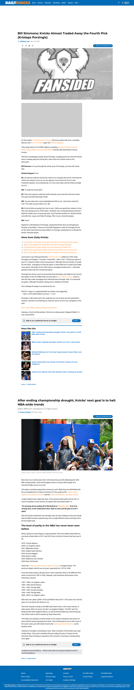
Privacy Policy (51, 677)
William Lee (24, 41)
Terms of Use (68, 677)
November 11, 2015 (48, 294)
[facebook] (118, 2)
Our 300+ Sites (88, 673)
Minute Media (11, 685)
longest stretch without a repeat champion (44, 566)
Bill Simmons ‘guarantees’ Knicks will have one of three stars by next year (50, 250)
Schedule (48, 3)
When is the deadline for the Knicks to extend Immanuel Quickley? (48, 245)
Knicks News (31, 384)
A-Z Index (49, 680)
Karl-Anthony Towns (64, 277)
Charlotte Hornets (54, 257)
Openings (49, 673)
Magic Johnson (37, 150)
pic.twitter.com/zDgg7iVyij (57, 291)
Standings (56, 3)
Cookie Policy (88, 677)
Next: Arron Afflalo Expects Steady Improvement (39, 308)
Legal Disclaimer (107, 677)
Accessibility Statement (29, 680)
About (23, 673)
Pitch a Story (25, 677)
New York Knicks (37, 143)
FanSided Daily (106, 673)
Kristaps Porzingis (64, 147)
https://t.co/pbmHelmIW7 (38, 291)
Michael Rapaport (57, 143)
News (34, 3)
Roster (64, 3)
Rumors (40, 3)
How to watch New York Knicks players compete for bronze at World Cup (50, 252)
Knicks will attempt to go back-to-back (64, 495)
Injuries (70, 3)
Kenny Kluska (25, 412)
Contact (66, 673)
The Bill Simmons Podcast (41, 140)
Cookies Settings (69, 680)
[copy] (32, 45)
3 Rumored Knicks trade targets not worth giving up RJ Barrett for (47, 247)
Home (23, 384)
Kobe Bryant (48, 150)
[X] (122, 2)
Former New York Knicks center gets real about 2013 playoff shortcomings (51, 242)
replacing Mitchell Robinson (64, 624)
